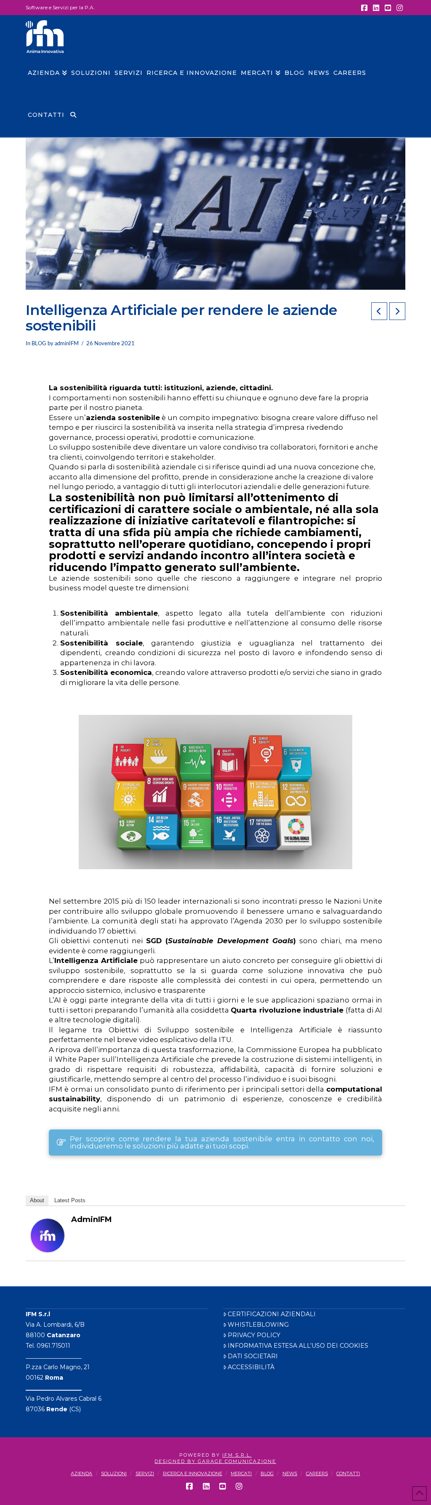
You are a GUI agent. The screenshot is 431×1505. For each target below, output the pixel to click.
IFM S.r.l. (237, 1455)
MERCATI (241, 1473)
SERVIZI (145, 1473)
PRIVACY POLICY (254, 1335)
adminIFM (91, 1219)
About (37, 1200)
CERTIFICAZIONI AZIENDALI (272, 1314)
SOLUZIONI (114, 1473)
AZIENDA (81, 1473)
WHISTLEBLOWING (258, 1324)
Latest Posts (69, 1200)
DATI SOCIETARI (253, 1356)
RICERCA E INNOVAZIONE (192, 1473)
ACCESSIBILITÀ (251, 1367)
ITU (225, 1039)
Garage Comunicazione (237, 1461)
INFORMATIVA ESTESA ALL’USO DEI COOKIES (298, 1345)
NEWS (289, 1473)
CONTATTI (348, 1473)
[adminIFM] (47, 1235)
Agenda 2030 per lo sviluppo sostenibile (308, 921)
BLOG (39, 343)
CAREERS (317, 1473)
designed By (176, 1461)
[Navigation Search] (73, 116)
